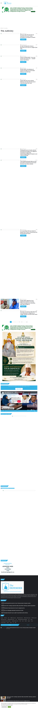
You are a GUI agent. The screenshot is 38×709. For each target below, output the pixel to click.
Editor (21, 33)
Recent (10, 624)
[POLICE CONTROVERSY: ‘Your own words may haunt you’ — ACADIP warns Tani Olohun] (10, 61)
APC (28, 619)
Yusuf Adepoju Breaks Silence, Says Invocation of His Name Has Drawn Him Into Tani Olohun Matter (28, 163)
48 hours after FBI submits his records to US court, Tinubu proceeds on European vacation (27, 36)
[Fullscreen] (36, 410)
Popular (28, 624)
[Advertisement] (19, 20)
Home (2, 28)
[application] (19, 401)
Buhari (31, 619)
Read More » (23, 39)
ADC (16, 619)
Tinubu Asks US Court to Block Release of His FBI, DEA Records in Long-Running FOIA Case (28, 82)
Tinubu (8, 622)
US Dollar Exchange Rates (5, 488)
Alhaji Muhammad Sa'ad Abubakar (22, 619)
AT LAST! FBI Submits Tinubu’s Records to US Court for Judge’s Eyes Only (28, 47)
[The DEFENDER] (7, 3)
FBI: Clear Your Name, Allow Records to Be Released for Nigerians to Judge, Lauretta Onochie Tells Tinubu (28, 313)
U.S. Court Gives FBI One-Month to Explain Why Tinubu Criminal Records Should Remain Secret (28, 232)
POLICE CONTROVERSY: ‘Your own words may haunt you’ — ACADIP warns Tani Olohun (27, 59)
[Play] (1, 410)
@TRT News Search (3, 619)
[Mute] (34, 410)
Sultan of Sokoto (3, 622)
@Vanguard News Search (11, 619)
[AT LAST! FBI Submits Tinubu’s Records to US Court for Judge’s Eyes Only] (10, 49)
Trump (11, 622)
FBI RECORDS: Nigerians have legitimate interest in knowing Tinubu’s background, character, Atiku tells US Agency (27, 302)
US (13, 622)
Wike (15, 622)
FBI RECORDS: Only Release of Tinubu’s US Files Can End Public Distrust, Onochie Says (27, 70)
